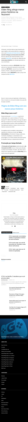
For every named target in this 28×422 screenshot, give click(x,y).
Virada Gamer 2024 (11, 191)
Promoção (6, 189)
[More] (18, 27)
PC (2, 189)
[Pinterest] (9, 27)
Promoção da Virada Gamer (13, 53)
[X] (5, 27)
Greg (4, 24)
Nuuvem (7, 186)
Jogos (18, 188)
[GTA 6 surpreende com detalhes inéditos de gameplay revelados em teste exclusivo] (4, 237)
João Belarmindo (4, 279)
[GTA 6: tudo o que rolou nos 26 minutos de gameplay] (4, 250)
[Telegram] (15, 27)
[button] (26, 2)
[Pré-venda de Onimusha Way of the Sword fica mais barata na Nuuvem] (4, 289)
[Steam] (12, 226)
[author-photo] (14, 211)
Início (2, 5)
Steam (22, 189)
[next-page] (4, 256)
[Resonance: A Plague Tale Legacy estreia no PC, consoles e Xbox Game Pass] (4, 295)
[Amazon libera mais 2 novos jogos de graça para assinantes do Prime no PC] (4, 302)
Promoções (7, 7)
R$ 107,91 (12, 74)
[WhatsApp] (12, 27)
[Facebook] (2, 27)
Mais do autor (16, 232)
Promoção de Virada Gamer (15, 189)
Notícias (6, 5)
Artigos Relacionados (6, 232)
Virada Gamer (4, 191)
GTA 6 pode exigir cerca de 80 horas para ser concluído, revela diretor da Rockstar (17, 244)
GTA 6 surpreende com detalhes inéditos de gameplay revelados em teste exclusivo (17, 237)
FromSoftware (14, 116)
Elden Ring (8, 58)
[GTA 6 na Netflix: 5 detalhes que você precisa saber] (14, 268)
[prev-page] (2, 256)
